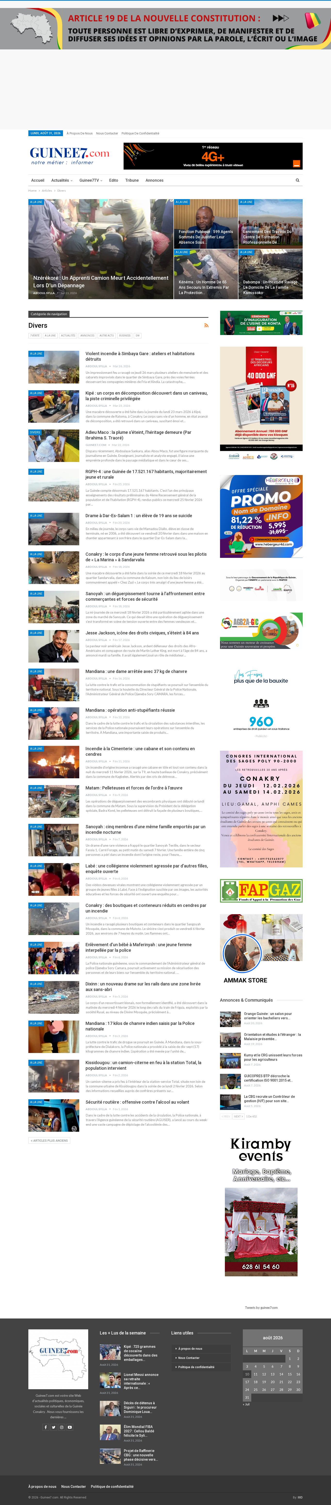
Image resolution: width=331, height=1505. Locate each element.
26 (264, 1390)
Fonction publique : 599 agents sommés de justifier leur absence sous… (206, 237)
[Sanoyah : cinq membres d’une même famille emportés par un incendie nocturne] (53, 840)
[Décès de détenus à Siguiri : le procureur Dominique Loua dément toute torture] (110, 1408)
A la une (36, 202)
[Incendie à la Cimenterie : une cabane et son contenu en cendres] (53, 762)
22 (290, 1382)
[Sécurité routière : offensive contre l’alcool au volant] (53, 1115)
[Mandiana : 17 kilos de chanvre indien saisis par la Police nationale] (53, 1037)
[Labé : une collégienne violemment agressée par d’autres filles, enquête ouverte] (53, 879)
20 (273, 1382)
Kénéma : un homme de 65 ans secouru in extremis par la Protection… (204, 287)
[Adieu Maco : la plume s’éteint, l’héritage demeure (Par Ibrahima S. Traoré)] (53, 445)
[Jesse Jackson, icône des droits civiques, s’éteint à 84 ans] (53, 646)
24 (247, 1390)
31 (247, 1397)
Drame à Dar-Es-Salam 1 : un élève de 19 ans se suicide (139, 515)
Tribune (132, 180)
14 (281, 1374)
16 (298, 1374)
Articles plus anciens (50, 1140)
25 (256, 1390)
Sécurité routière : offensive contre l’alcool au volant (137, 1102)
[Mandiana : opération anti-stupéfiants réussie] (53, 723)
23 (298, 1382)
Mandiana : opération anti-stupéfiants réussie (130, 710)
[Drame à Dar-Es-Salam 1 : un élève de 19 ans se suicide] (53, 529)
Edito (113, 180)
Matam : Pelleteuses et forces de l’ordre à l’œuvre (134, 787)
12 (264, 1374)
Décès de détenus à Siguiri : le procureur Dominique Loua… (140, 1407)
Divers (35, 432)
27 (273, 1390)
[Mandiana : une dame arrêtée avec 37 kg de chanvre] (53, 685)
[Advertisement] (165, 86)
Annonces (155, 180)
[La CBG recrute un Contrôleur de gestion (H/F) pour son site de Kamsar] (230, 1102)
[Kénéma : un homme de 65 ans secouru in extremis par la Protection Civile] (206, 274)
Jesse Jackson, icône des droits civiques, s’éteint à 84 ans (142, 632)
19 (264, 1382)
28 (281, 1390)
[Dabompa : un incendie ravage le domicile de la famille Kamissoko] (270, 274)
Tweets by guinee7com (261, 1308)
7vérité (34, 335)
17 (247, 1382)
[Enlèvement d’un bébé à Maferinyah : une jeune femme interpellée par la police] (53, 958)
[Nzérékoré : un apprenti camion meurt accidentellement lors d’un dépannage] (101, 249)
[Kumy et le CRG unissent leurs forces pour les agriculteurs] (230, 1060)
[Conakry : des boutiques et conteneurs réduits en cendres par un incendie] (53, 919)
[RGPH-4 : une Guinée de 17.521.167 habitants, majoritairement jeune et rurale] (53, 485)
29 (290, 1390)
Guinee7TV (89, 180)
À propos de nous (80, 133)
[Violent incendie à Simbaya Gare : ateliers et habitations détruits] (53, 367)
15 (290, 1374)
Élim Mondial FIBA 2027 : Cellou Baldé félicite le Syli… (139, 1431)
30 (298, 1390)
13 (273, 1374)
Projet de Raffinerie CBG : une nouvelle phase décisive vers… (141, 1455)
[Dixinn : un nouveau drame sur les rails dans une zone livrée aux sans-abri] (53, 997)
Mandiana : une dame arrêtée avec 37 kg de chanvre (136, 671)
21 (281, 1382)
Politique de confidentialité (140, 133)
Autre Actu (107, 335)
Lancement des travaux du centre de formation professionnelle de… (267, 237)
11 (256, 1374)
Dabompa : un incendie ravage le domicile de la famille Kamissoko (270, 287)
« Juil (246, 1404)
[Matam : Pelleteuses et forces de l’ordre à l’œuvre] (53, 801)
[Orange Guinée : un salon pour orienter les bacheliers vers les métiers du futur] (230, 1019)
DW (138, 335)
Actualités (60, 180)
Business (124, 335)
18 (256, 1382)
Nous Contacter (107, 133)
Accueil (37, 180)
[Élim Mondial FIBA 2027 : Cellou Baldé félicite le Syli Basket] (110, 1432)
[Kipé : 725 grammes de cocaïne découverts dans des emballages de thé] (110, 1352)
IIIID (300, 1497)
